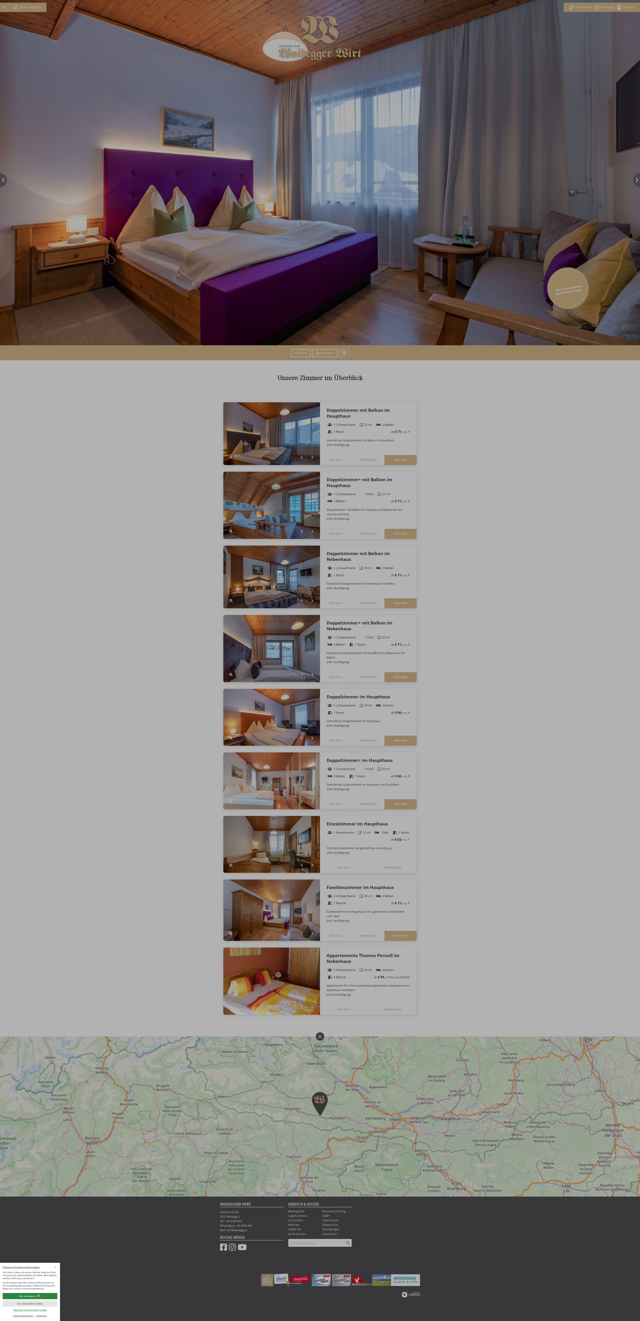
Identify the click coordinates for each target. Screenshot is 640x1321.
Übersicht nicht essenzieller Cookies (30, 1310)
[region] (30, 1280)
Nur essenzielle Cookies (30, 1303)
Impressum (41, 1315)
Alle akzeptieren (27, 1296)
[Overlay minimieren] (55, 1267)
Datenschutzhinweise (23, 1315)
